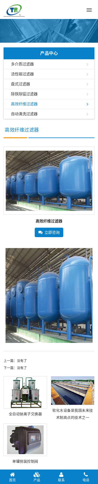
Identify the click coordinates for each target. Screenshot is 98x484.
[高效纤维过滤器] (49, 180)
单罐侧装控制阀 (25, 461)
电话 (86, 480)
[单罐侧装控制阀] (25, 439)
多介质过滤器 (22, 64)
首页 (12, 480)
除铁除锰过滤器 (24, 94)
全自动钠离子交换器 (25, 414)
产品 (37, 480)
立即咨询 (52, 232)
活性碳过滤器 (22, 74)
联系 (61, 480)
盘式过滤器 (20, 84)
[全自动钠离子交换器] (25, 392)
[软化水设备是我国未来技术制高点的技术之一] (72, 390)
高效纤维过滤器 (24, 104)
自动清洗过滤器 (24, 114)
